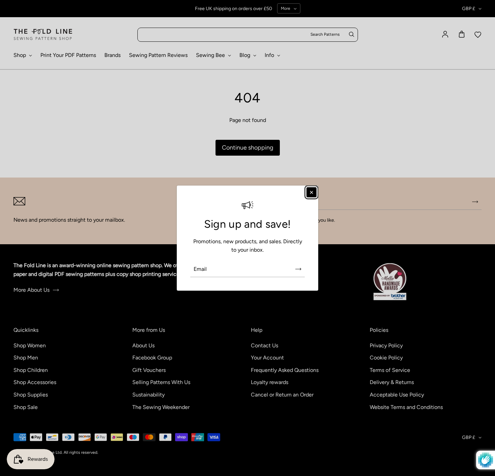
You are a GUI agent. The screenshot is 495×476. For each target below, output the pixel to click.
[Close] (311, 192)
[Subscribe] (298, 269)
